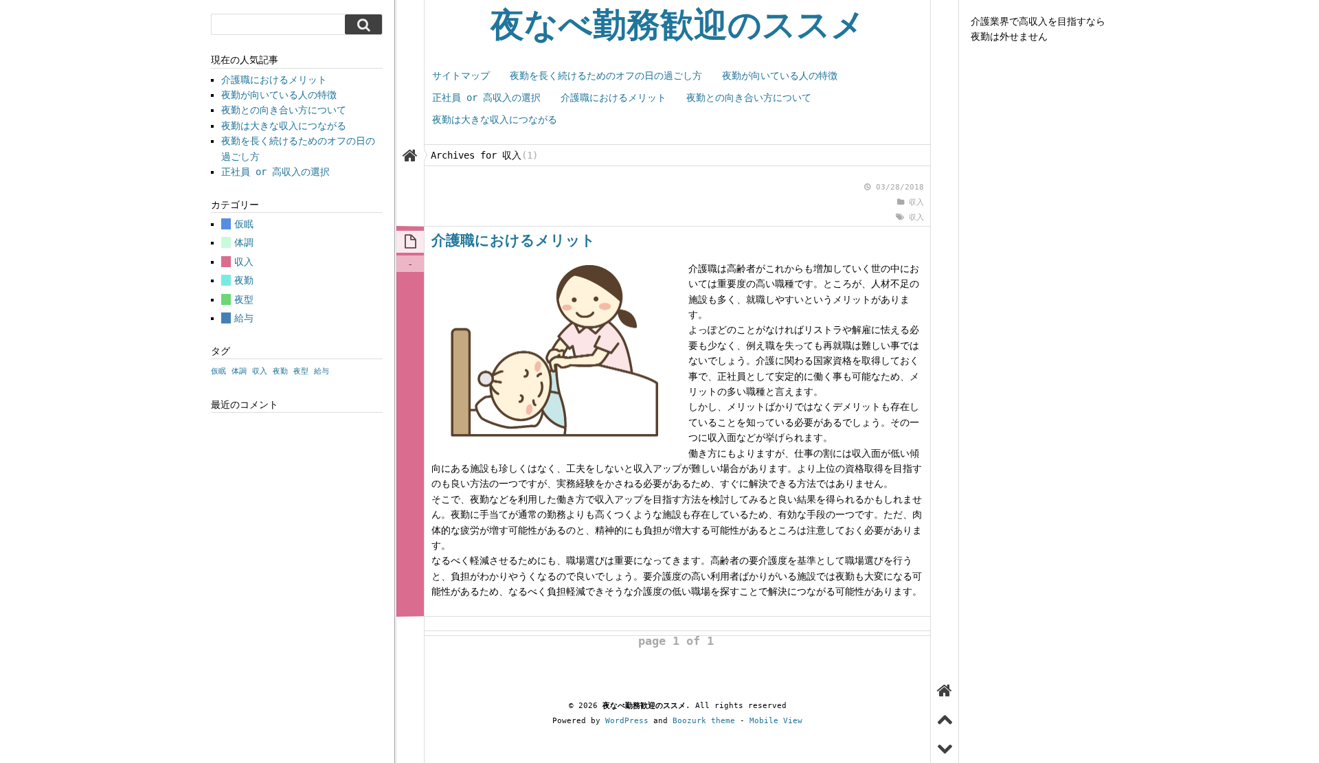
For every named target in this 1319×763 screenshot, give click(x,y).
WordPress (627, 720)
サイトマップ (461, 75)
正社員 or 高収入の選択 (486, 97)
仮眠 (243, 223)
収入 (916, 202)
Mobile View (775, 720)
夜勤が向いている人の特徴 (779, 75)
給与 (243, 317)
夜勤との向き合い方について (748, 97)
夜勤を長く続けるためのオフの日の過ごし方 (606, 75)
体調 (243, 242)
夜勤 (243, 280)
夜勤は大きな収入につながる (494, 119)
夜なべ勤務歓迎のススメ (678, 25)
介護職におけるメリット (613, 97)
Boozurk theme (704, 720)
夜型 (243, 299)
